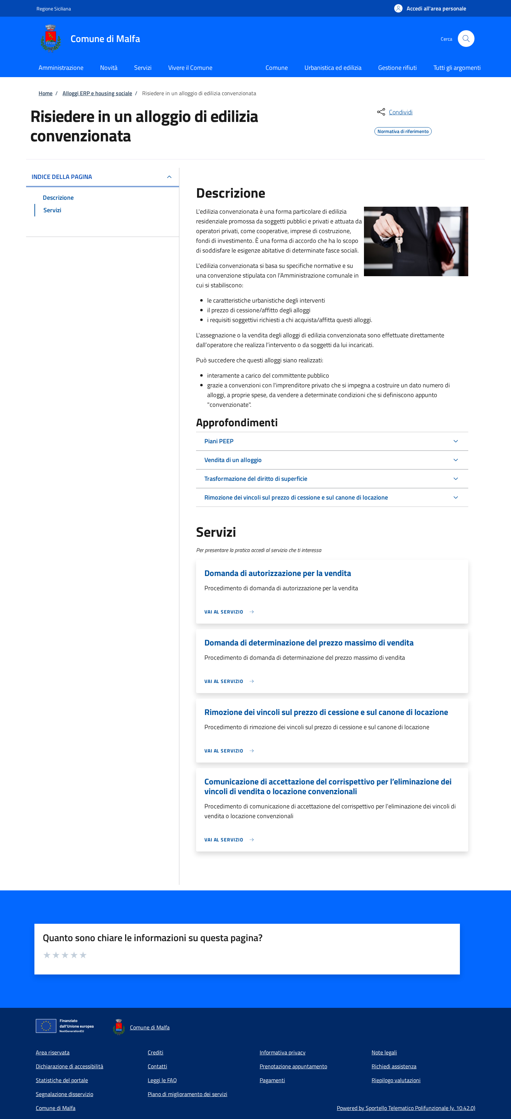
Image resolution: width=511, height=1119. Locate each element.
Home (45, 93)
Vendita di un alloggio (233, 459)
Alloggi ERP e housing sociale (97, 93)
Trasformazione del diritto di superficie (255, 478)
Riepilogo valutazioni (396, 1080)
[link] (230, 611)
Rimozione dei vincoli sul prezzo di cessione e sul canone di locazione (296, 497)
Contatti (157, 1066)
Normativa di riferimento (403, 130)
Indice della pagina (62, 176)
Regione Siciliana (53, 8)
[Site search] (466, 38)
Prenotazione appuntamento (293, 1066)
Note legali (384, 1052)
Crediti (155, 1052)
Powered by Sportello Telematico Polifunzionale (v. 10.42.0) (406, 1108)
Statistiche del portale (62, 1080)
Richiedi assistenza (394, 1066)
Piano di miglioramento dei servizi (187, 1094)
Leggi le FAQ (162, 1080)
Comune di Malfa (55, 1108)
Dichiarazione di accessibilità (69, 1066)
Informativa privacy (283, 1052)
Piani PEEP (219, 441)
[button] (430, 8)
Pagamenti (272, 1080)
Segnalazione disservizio (64, 1094)
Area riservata (53, 1052)
